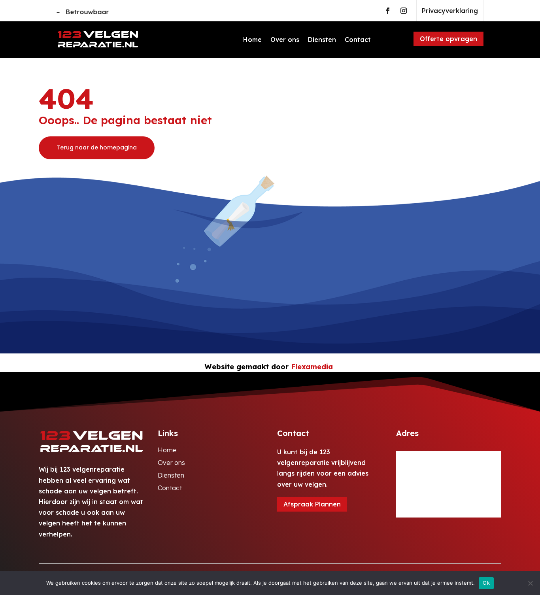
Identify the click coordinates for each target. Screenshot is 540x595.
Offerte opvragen (448, 39)
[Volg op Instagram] (403, 10)
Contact (358, 39)
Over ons (284, 39)
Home (252, 39)
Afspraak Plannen (312, 504)
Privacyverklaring (450, 11)
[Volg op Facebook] (387, 10)
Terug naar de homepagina (97, 147)
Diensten (322, 39)
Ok (486, 583)
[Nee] (530, 583)
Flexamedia (312, 366)
